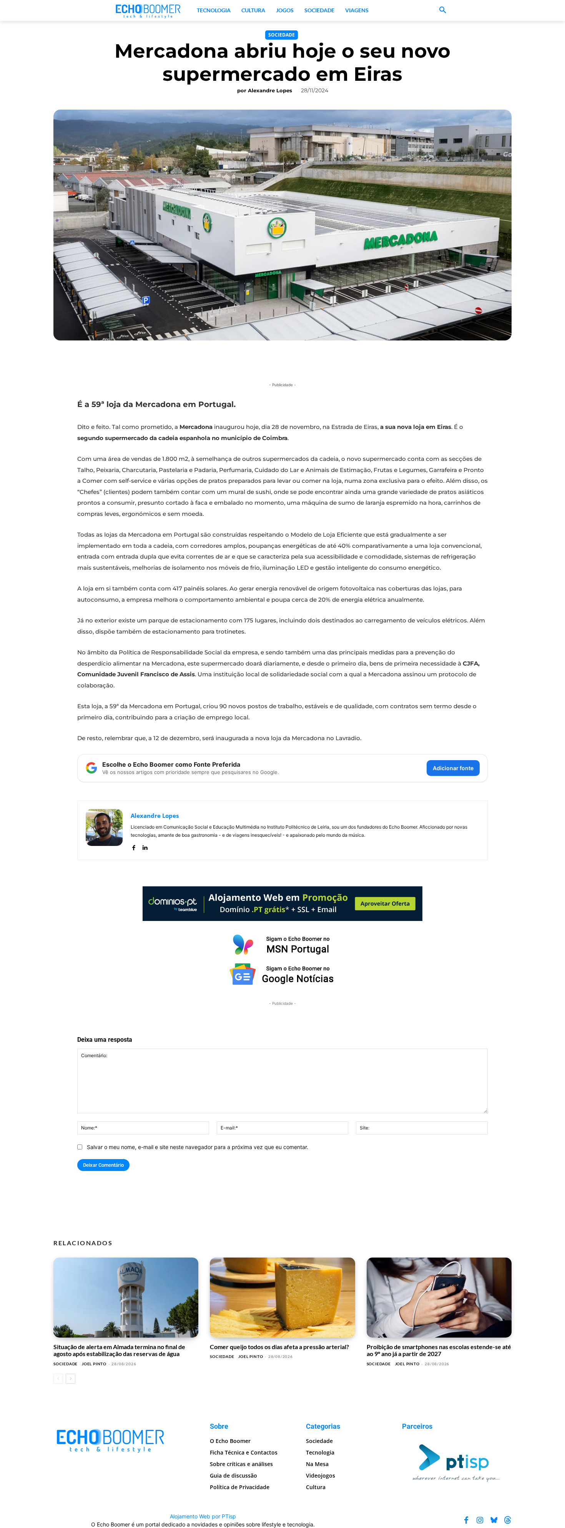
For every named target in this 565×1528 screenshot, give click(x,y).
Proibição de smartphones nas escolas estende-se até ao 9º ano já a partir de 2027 (439, 1350)
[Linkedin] (145, 846)
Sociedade (281, 35)
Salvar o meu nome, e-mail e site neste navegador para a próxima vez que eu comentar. (197, 1147)
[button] (443, 10)
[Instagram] (480, 1520)
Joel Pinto (94, 1363)
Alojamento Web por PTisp (203, 1516)
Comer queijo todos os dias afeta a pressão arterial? (279, 1346)
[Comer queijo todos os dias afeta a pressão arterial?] (282, 1298)
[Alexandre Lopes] (104, 830)
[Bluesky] (494, 1520)
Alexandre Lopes (270, 90)
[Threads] (508, 1520)
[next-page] (70, 1379)
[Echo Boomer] (148, 10)
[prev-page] (58, 1379)
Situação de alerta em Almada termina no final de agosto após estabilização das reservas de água (119, 1350)
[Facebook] (133, 846)
